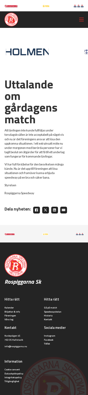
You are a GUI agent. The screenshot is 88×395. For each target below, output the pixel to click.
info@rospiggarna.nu (16, 346)
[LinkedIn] (54, 210)
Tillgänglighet (12, 381)
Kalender (9, 307)
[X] (45, 210)
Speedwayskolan (52, 311)
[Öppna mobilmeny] (81, 19)
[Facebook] (36, 210)
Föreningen (10, 315)
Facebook (48, 340)
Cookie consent (12, 369)
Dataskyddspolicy (14, 373)
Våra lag (9, 319)
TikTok (47, 343)
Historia (48, 315)
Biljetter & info (12, 311)
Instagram (49, 335)
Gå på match (50, 307)
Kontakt (48, 319)
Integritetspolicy (13, 377)
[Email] (63, 210)
